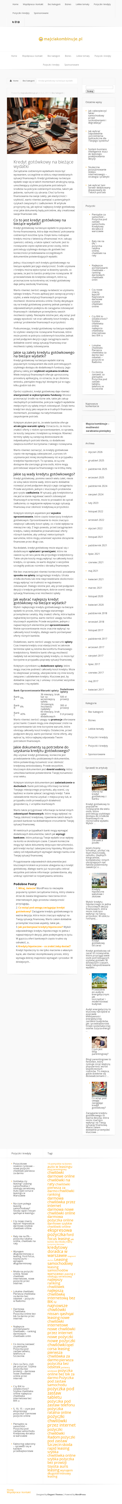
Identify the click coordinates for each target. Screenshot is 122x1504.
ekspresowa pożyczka (59, 1232)
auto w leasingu (59, 1166)
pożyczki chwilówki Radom (56, 1433)
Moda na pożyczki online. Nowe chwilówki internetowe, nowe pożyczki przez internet (23, 1277)
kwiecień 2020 (96, 604)
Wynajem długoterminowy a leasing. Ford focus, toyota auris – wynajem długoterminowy (24, 1257)
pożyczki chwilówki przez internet (61, 1420)
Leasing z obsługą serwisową (61, 1275)
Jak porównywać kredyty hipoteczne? (40, 927)
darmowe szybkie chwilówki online (59, 1224)
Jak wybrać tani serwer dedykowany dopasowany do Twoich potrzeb (99, 189)
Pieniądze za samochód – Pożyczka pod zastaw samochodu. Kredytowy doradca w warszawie (99, 223)
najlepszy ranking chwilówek (55, 1283)
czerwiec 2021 (96, 562)
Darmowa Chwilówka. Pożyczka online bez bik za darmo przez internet (24, 1313)
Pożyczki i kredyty (98, 737)
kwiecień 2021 (96, 579)
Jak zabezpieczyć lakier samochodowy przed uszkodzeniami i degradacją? (97, 116)
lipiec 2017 (94, 664)
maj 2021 (93, 570)
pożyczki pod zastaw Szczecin (61, 1440)
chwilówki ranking (60, 1192)
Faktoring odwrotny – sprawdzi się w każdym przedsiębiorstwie (24, 1447)
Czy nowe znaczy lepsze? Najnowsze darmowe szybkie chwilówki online (98, 298)
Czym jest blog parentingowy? (100, 1052)
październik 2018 (97, 613)
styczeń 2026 (95, 452)
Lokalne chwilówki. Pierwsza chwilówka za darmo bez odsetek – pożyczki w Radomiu (99, 354)
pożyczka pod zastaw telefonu (61, 1403)
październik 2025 (97, 469)
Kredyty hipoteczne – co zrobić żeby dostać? (44, 946)
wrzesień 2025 (96, 477)
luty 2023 (93, 503)
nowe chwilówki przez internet (61, 1330)
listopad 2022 (95, 511)
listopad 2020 (95, 596)
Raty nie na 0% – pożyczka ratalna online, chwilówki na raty (99, 248)
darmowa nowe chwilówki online (61, 1211)
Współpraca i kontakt (19, 1492)
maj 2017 (93, 681)
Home (15, 80)
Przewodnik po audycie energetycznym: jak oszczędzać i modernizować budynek (100, 997)
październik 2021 (97, 545)
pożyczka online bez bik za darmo (61, 1374)
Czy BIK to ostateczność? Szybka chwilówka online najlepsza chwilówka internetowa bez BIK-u (100, 326)
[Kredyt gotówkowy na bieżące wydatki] (42, 153)
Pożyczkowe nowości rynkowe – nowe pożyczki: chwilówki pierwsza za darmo (24, 1168)
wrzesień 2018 (96, 621)
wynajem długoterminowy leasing (60, 1473)
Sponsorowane (96, 754)
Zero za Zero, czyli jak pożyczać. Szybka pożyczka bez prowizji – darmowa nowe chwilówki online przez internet (24, 1371)
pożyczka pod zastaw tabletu (60, 1393)
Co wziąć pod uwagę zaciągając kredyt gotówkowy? (99, 1103)
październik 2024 (97, 486)
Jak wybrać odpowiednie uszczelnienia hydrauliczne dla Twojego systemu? (98, 136)
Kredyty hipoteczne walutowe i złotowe (98, 893)
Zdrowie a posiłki (97, 841)
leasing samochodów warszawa (57, 1270)
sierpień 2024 (95, 494)
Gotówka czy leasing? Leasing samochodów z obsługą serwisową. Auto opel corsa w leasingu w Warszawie (24, 1188)
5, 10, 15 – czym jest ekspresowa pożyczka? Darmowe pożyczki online (24, 1412)
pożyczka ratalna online (59, 1410)
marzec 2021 (95, 587)
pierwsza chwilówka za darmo (58, 1356)
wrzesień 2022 (96, 520)
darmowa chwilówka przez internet (61, 1202)
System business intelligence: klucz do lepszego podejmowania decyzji (98, 154)
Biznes (92, 720)
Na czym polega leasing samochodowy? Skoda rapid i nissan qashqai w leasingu (24, 1208)
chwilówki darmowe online (61, 1174)
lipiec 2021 (94, 553)
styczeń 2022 (95, 528)
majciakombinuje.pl (29, 93)
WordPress (80, 1494)
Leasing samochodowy (60, 1261)
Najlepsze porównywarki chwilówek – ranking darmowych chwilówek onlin (100, 272)
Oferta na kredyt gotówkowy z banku (99, 795)
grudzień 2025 (96, 460)
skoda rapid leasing (59, 1446)
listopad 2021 (95, 537)
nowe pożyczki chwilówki (61, 1342)
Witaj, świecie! (27, 888)
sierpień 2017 (95, 655)
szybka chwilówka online (61, 1453)
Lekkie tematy (96, 728)
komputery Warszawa (55, 1244)
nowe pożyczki (60, 1336)
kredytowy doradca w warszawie (57, 1251)
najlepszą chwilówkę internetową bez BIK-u (61, 1296)
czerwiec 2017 (96, 672)
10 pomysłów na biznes (59, 1163)
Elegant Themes (55, 1494)
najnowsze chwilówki (57, 1307)
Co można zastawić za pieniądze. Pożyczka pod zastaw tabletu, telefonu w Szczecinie (99, 380)
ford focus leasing (60, 1236)
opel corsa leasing (60, 1346)
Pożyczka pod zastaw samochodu (60, 1381)
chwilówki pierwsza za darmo (58, 1187)
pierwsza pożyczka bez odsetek (60, 1363)
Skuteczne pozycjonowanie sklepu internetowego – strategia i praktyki (98, 172)
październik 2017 (97, 638)
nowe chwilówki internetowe (58, 1321)
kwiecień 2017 (96, 689)
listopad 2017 (95, 630)
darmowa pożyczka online (60, 1218)
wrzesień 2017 (96, 647)
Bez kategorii (29, 80)
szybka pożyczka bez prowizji (60, 1461)
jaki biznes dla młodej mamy (60, 1240)
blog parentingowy (57, 1169)
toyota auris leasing (57, 1468)
